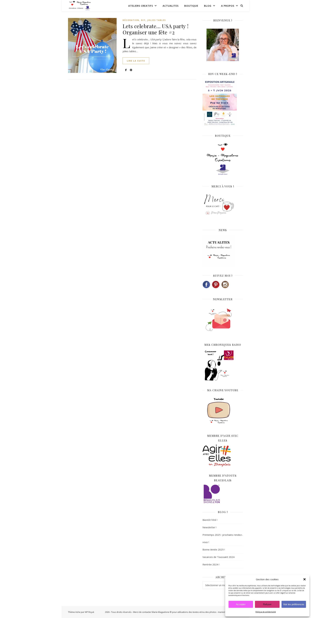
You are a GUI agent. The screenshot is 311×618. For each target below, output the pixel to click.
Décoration (131, 20)
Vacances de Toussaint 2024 (218, 557)
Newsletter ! (209, 527)
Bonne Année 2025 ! (213, 549)
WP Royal (89, 612)
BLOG (207, 5)
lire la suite (136, 60)
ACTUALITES (171, 5)
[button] (304, 579)
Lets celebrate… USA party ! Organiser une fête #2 (156, 29)
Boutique (191, 5)
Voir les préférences (293, 604)
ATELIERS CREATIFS (140, 5)
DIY (143, 20)
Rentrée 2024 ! (210, 564)
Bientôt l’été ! (209, 519)
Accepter (241, 604)
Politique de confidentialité (265, 612)
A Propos (227, 5)
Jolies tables (156, 20)
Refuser (267, 604)
